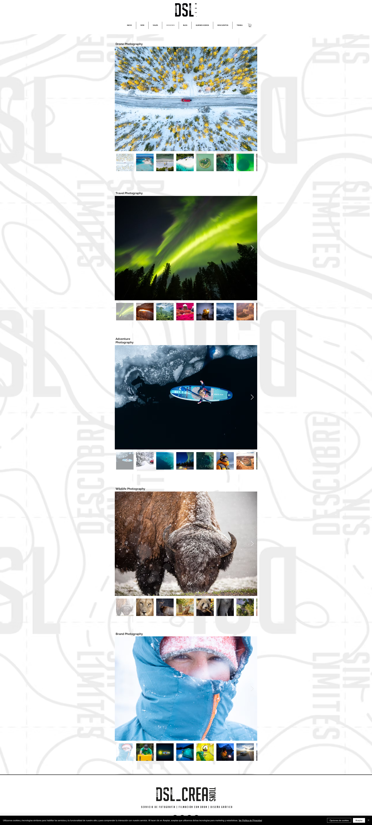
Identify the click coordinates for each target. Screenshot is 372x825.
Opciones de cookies (339, 820)
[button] (250, 25)
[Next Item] (252, 99)
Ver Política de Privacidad (250, 820)
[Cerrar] (368, 820)
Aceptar (359, 820)
